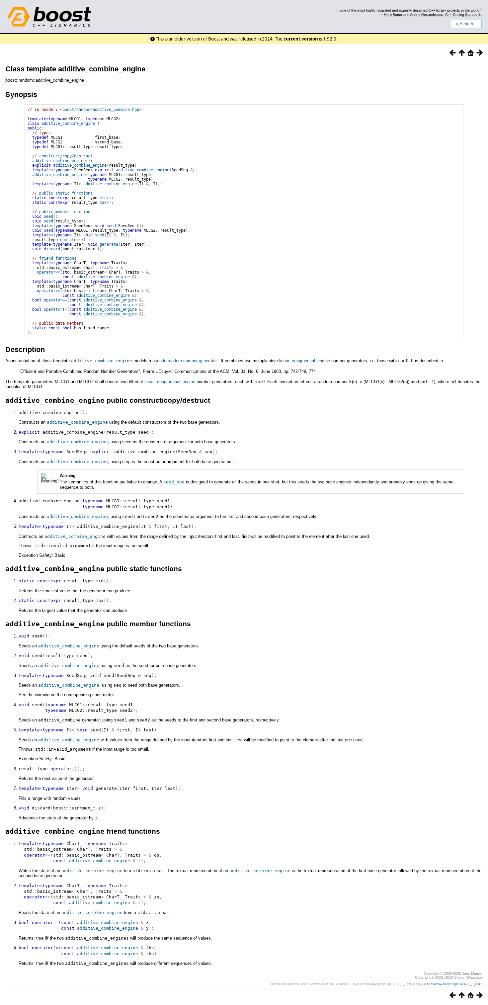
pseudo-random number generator (184, 360)
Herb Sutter (393, 15)
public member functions (66, 211)
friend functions (57, 258)
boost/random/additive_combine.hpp (100, 109)
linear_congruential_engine (304, 360)
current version (301, 39)
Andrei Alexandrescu (426, 15)
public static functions (66, 193)
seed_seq (174, 481)
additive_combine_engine (68, 123)
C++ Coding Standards (463, 15)
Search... (468, 24)
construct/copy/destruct (66, 156)
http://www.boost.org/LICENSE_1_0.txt (454, 984)
